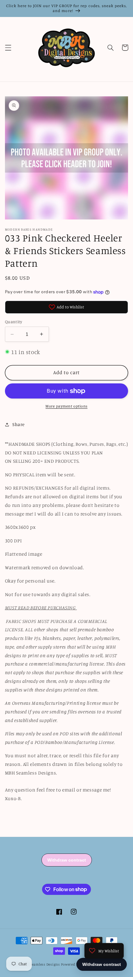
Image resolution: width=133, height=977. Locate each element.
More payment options (66, 406)
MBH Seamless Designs (40, 964)
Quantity (13, 321)
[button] (8, 47)
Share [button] (18, 424)
